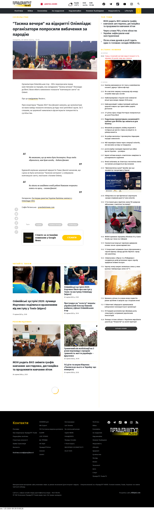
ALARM (41, 433)
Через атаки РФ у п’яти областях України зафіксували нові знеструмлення (120, 33)
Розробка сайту (129, 493)
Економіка (42, 11)
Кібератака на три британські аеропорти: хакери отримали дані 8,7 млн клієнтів (121, 197)
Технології (96, 465)
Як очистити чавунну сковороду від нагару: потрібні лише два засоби (121, 93)
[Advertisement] (52, 132)
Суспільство (21, 17)
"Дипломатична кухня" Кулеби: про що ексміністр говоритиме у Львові (119, 169)
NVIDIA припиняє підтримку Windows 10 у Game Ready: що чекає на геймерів (123, 238)
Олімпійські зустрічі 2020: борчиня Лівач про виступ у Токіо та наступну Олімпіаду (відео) (78, 291)
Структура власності (20, 440)
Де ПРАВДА (43, 440)
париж (38, 224)
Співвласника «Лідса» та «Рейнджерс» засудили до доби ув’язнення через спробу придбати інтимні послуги (121, 260)
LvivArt (41, 454)
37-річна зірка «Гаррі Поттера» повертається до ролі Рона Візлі (122, 114)
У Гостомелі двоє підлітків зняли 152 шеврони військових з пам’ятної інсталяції (122, 203)
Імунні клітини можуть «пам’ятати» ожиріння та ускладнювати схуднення (123, 156)
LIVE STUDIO (43, 436)
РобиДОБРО (69, 436)
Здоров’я (96, 451)
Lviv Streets (69, 425)
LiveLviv (42, 451)
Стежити (71, 237)
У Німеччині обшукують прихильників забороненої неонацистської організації (120, 306)
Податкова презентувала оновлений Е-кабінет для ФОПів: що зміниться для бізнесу (122, 121)
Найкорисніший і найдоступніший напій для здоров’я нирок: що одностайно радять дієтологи (121, 106)
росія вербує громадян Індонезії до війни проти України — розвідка (121, 150)
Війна (30, 11)
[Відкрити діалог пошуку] (138, 3)
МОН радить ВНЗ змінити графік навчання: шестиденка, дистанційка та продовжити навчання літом (35, 366)
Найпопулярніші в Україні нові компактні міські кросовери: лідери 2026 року (121, 99)
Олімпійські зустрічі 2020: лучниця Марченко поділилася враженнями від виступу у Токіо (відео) (35, 305)
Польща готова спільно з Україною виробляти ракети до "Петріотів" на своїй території (123, 321)
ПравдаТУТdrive (45, 447)
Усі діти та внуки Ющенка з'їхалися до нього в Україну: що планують (80, 367)
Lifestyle (129, 11)
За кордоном (58, 11)
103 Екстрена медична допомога (51, 429)
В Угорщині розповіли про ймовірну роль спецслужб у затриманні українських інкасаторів (121, 313)
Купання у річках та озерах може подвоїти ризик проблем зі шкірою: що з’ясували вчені (122, 299)
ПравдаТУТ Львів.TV (100, 476)
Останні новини (111, 50)
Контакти (20, 423)
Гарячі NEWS (69, 433)
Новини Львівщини (95, 11)
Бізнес (95, 462)
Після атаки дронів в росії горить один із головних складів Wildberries (121, 41)
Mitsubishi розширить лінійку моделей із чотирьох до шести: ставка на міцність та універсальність (120, 130)
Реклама (16, 429)
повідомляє (33, 99)
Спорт (95, 473)
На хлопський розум (72, 429)
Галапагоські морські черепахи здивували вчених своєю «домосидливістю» (121, 244)
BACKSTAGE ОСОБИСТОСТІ (74, 447)
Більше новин (121, 328)
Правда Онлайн (70, 440)
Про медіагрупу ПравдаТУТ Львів (25, 433)
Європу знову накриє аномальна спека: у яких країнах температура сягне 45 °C (122, 268)
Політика (19, 11)
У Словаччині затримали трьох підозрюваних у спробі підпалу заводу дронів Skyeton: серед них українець (123, 251)
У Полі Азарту (70, 444)
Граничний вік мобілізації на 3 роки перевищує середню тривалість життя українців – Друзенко (79, 352)
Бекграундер (69, 422)
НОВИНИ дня (44, 422)
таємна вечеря (55, 224)
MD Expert (43, 425)
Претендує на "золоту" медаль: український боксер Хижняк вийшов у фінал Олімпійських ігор (80, 307)
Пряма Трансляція (19, 444)
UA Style (42, 444)
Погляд (95, 458)
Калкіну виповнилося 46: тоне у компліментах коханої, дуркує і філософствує (122, 86)
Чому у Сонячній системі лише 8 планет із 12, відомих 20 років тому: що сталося (122, 57)
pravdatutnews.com (46, 207)
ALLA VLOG (68, 451)
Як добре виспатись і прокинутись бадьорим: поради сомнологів (122, 137)
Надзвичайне (75, 11)
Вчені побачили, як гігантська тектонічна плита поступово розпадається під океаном (123, 163)
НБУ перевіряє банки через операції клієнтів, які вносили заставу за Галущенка (122, 144)
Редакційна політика (20, 436)
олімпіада (73, 224)
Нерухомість (114, 11)
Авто (94, 469)
